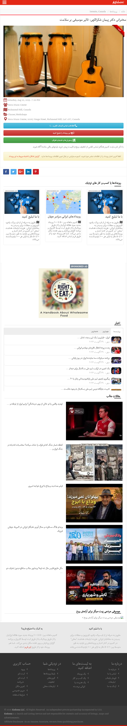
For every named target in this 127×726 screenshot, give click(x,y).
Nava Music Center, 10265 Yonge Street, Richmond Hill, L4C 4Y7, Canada (44, 119)
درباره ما (112, 669)
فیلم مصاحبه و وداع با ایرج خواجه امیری (45, 486)
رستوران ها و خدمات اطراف (62, 140)
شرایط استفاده (19, 695)
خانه (123, 11)
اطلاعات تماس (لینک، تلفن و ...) (62, 125)
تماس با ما (111, 674)
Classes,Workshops (17, 114)
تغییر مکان (20, 686)
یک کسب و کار (79, 678)
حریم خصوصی (18, 690)
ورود (23, 669)
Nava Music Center (17, 105)
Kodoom (8, 714)
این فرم (28, 647)
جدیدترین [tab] (94, 331)
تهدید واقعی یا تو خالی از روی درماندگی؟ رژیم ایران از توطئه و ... (35, 404)
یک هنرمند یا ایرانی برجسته (79, 684)
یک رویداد (81, 674)
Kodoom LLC (18, 710)
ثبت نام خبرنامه (21, 680)
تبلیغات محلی (49, 686)
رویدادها (113, 11)
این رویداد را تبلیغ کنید (62, 133)
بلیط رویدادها (49, 674)
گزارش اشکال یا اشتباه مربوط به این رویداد (24, 156)
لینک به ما (111, 686)
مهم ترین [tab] (106, 331)
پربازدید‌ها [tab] (116, 331)
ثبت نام (21, 674)
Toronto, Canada (97, 11)
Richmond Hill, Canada (19, 110)
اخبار (117, 322)
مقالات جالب (113, 396)
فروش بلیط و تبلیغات (111, 680)
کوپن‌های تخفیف (51, 680)
